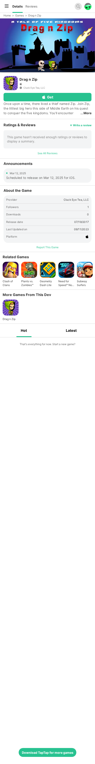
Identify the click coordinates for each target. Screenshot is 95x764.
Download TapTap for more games (47, 752)
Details (17, 6)
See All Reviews (47, 153)
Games (19, 15)
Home (7, 15)
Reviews (31, 6)
